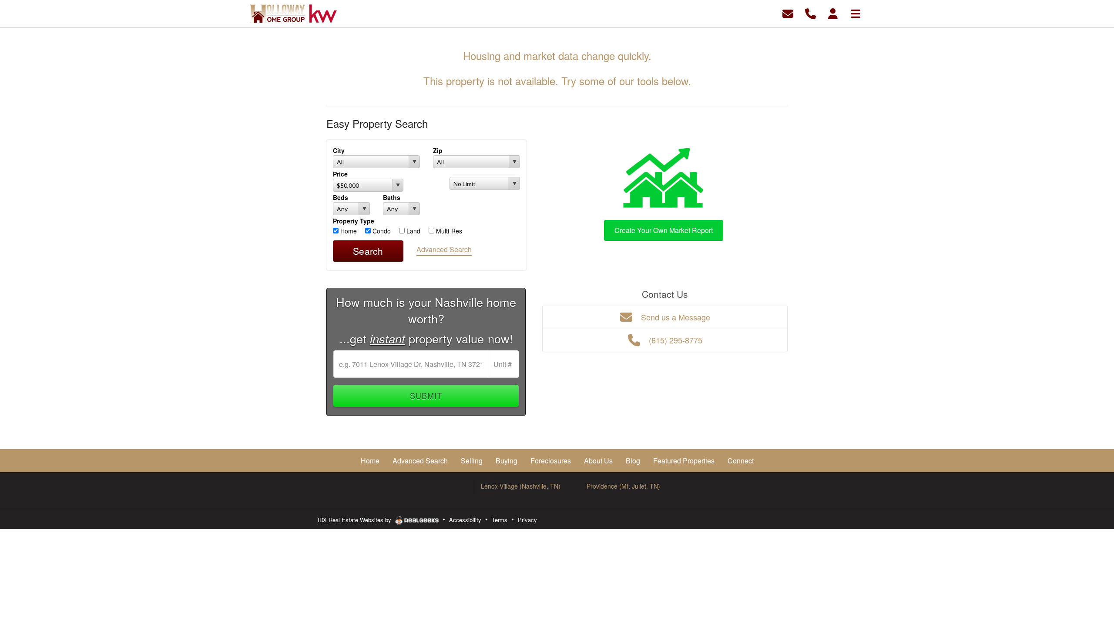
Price (340, 174)
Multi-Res (448, 230)
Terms (499, 520)
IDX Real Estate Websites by (355, 520)
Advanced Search (444, 249)
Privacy (527, 520)
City (339, 150)
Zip (438, 150)
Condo (381, 230)
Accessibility (465, 520)
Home (348, 230)
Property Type (353, 220)
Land (412, 230)
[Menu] (855, 13)
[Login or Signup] (833, 13)
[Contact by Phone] (810, 13)
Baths (391, 197)
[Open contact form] (787, 13)
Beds (340, 197)
